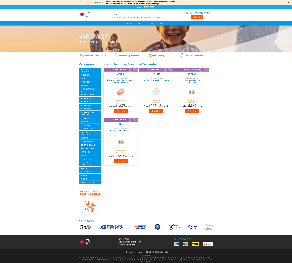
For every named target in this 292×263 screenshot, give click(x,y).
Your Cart (197, 12)
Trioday (156, 73)
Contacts (151, 23)
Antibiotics (86, 118)
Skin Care (85, 168)
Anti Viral (85, 78)
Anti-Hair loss (87, 105)
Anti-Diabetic (87, 98)
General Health (88, 145)
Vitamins (84, 175)
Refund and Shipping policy (129, 242)
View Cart (197, 16)
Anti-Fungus (86, 102)
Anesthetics (86, 75)
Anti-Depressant (88, 95)
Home (129, 23)
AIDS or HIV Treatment (86, 70)
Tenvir (120, 123)
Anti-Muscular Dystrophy (87, 113)
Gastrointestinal (88, 141)
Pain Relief (85, 159)
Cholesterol (86, 129)
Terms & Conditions (126, 245)
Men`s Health (87, 155)
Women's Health (88, 182)
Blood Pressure (88, 125)
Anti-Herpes (86, 109)
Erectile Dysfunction (86, 133)
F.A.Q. (162, 23)
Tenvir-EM (191, 73)
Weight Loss (86, 179)
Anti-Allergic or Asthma (88, 90)
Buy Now (121, 111)
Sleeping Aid (86, 172)
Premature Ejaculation (86, 164)
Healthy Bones (87, 148)
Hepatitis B (85, 152)
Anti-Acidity (86, 82)
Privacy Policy (123, 239)
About (140, 23)
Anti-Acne (85, 85)
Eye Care (84, 138)
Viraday (121, 73)
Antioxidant (86, 122)
